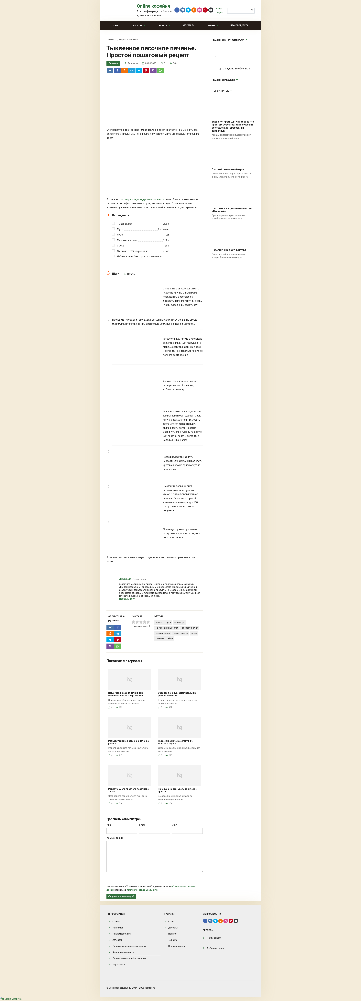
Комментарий (114, 837)
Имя (109, 824)
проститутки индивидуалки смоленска (141, 199)
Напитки (138, 25)
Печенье (113, 63)
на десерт (179, 622)
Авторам (117, 940)
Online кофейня (153, 6)
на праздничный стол (167, 627)
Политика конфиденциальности (129, 946)
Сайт (174, 824)
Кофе (115, 25)
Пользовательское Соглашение (129, 958)
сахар (194, 633)
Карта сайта (119, 964)
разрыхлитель (180, 633)
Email (142, 824)
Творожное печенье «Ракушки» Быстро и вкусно (175, 742)
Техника (210, 25)
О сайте (116, 921)
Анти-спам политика (123, 952)
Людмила (125, 578)
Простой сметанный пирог (228, 169)
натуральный (163, 633)
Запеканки (188, 25)
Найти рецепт (214, 937)
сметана (160, 638)
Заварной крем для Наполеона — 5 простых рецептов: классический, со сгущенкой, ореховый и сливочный (233, 126)
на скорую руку (189, 627)
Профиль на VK (127, 598)
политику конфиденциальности (142, 890)
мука (168, 622)
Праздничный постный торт (229, 249)
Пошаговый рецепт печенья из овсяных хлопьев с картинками (125, 694)
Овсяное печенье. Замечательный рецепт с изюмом (177, 694)
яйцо (170, 638)
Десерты (162, 25)
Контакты (118, 927)
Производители (239, 25)
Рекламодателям (122, 933)
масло (159, 622)
